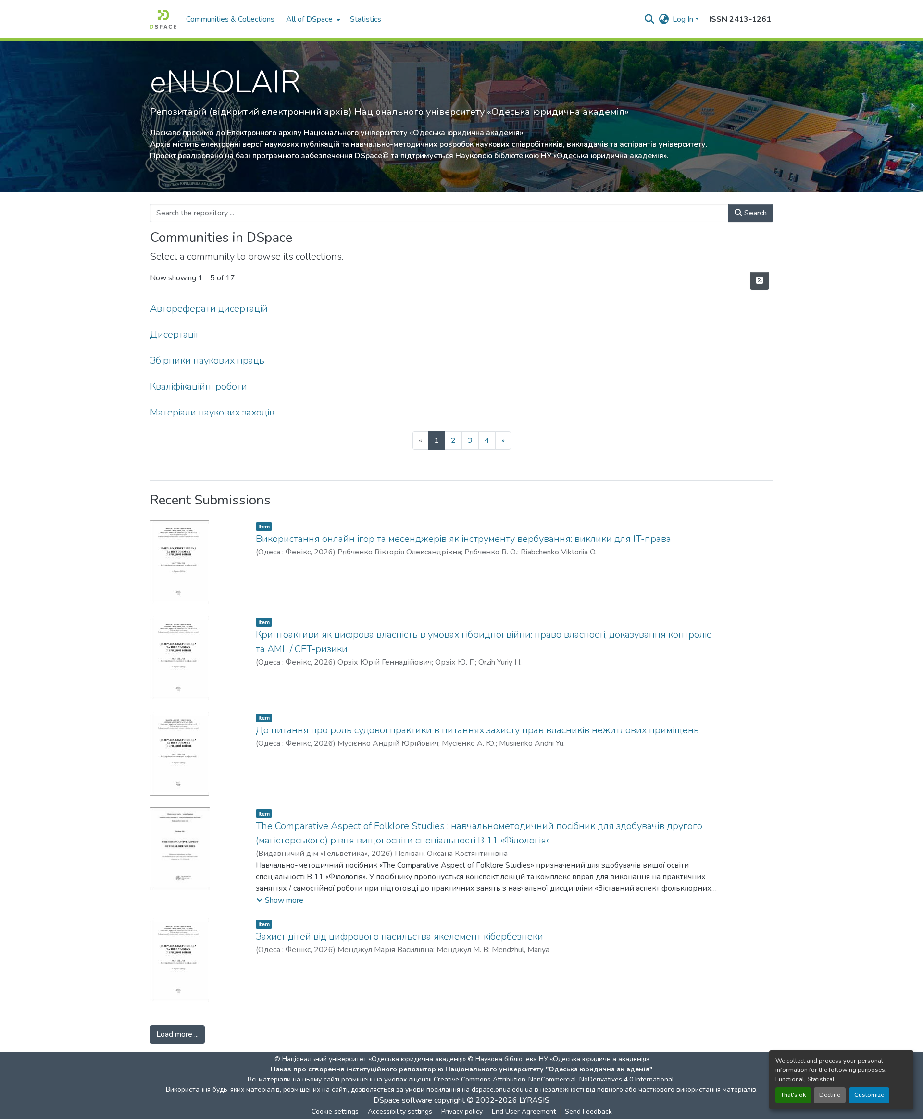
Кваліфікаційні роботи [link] (198, 386)
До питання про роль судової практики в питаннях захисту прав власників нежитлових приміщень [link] (477, 730)
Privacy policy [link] (462, 1111)
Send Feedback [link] (588, 1111)
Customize (869, 1095)
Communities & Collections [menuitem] (230, 19)
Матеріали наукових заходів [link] (212, 412)
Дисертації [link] (174, 334)
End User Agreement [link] (524, 1111)
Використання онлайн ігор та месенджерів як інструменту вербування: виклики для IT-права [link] (463, 538)
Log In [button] (684, 19)
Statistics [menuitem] (365, 19)
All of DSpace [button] (309, 19)
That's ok (793, 1095)
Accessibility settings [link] (400, 1111)
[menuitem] (312, 19)
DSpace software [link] (403, 1100)
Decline (829, 1095)
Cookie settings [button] (335, 1111)
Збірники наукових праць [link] (207, 360)
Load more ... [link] (177, 1034)
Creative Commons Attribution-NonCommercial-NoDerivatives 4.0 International (554, 1079)
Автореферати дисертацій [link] (209, 308)
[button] (163, 19)
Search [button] (754, 213)
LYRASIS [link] (534, 1100)
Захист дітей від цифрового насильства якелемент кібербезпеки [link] (399, 936)
